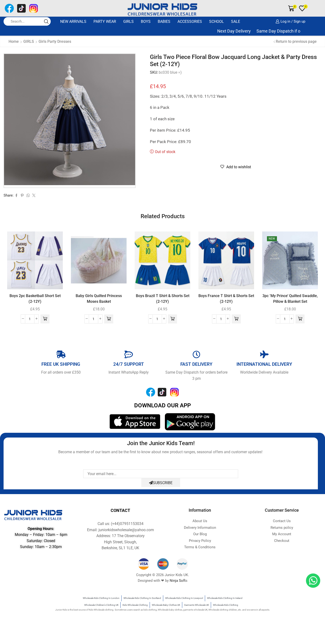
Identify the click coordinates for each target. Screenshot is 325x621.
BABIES (164, 21)
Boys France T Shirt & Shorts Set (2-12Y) (226, 299)
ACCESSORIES (189, 21)
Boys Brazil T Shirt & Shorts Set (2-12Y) (162, 299)
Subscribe (162, 483)
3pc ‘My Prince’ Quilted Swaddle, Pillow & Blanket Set (290, 299)
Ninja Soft (178, 580)
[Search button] (46, 21)
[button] (44, 318)
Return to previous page (296, 41)
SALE (235, 21)
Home (14, 41)
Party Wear (105, 21)
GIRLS (128, 21)
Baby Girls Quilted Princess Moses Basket (99, 299)
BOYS (146, 21)
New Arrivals (73, 21)
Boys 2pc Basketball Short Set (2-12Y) (35, 299)
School (216, 21)
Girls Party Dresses (55, 41)
